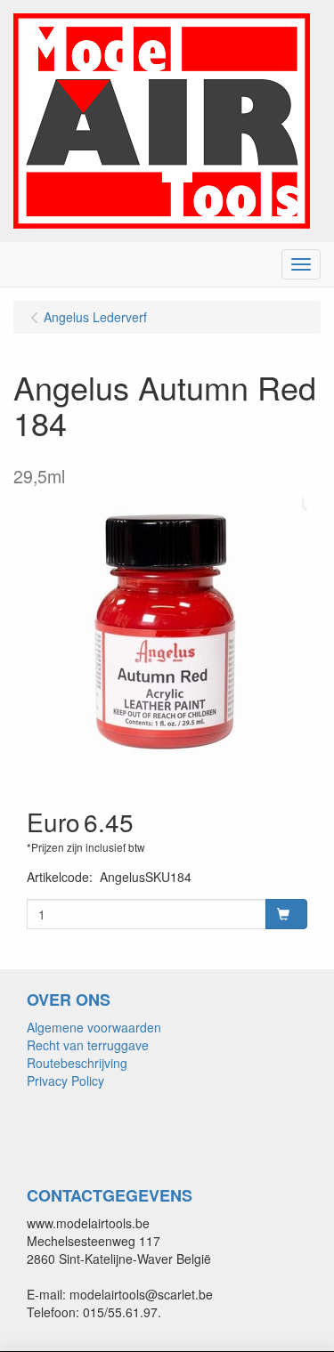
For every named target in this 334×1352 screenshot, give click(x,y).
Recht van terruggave (88, 1045)
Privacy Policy (65, 1080)
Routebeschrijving (77, 1063)
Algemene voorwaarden (94, 1027)
